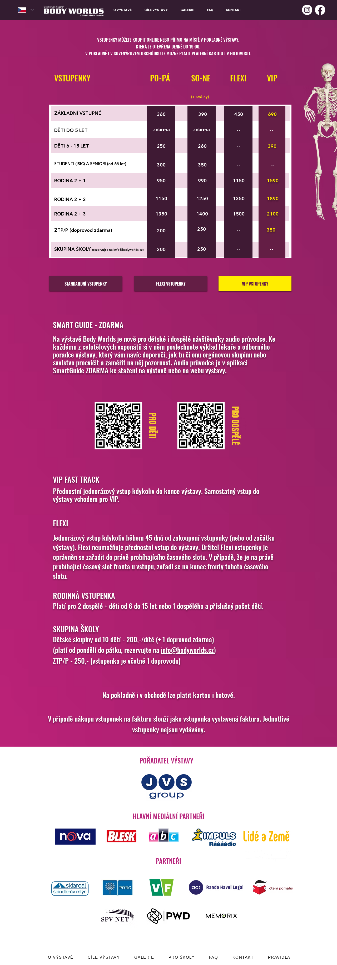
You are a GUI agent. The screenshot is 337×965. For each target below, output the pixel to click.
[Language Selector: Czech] (25, 10)
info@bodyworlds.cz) (128, 250)
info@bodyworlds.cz (187, 650)
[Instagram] (307, 10)
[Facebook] (320, 10)
